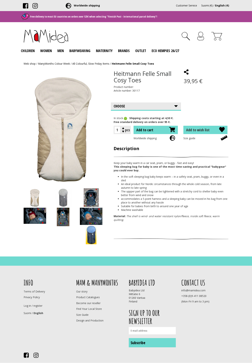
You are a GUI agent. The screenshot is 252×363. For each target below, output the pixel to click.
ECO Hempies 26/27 (165, 50)
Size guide (189, 138)
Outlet (140, 50)
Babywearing (79, 50)
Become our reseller (88, 303)
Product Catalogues (88, 297)
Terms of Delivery (34, 291)
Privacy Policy (32, 297)
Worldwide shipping (145, 138)
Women (46, 50)
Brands (124, 50)
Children (28, 50)
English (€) (222, 5)
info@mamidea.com (193, 290)
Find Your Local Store (89, 309)
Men (60, 50)
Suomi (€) (207, 5)
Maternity (104, 50)
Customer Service (186, 5)
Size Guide (82, 314)
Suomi (27, 313)
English (38, 313)
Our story (81, 291)
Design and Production (89, 320)
